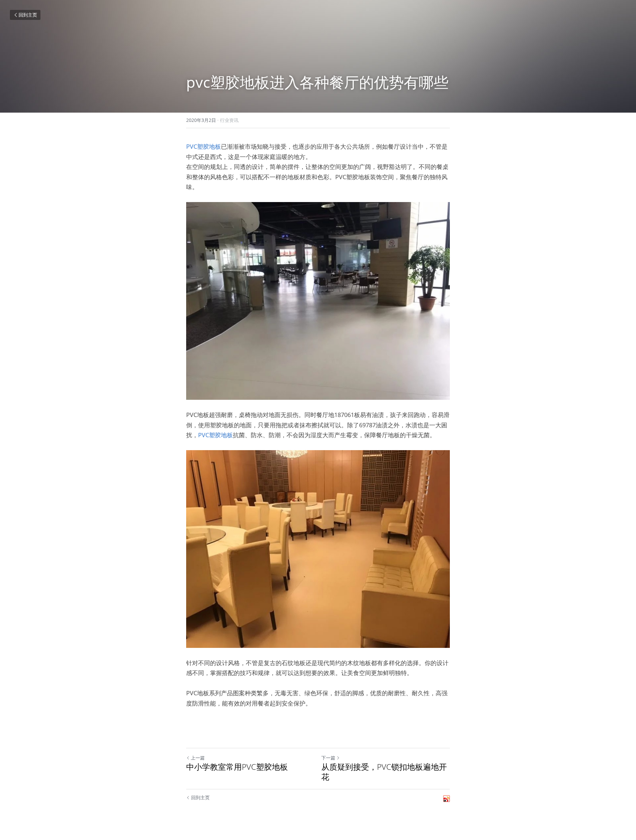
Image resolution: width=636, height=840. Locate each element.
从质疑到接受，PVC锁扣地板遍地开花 (384, 772)
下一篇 (328, 758)
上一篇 (198, 758)
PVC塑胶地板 (203, 146)
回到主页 (28, 15)
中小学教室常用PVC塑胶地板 (237, 767)
